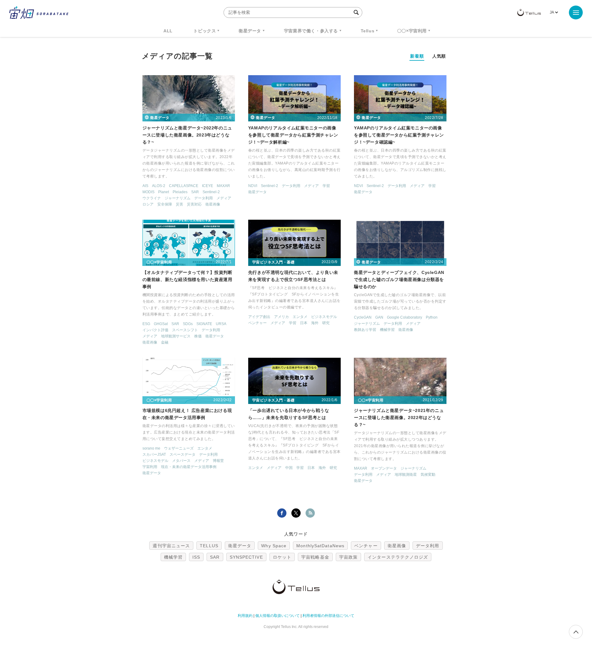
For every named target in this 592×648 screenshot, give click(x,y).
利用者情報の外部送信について (328, 615)
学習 (326, 186)
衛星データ (250, 30)
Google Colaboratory (404, 317)
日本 (303, 323)
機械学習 (387, 330)
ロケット (282, 557)
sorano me (151, 448)
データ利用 (203, 198)
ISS (196, 557)
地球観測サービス (176, 336)
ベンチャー (257, 323)
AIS (145, 186)
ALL (168, 30)
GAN (379, 317)
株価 (198, 336)
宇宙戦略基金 (315, 557)
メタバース (181, 460)
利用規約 (245, 615)
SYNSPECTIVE (246, 557)
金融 (164, 342)
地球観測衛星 (406, 474)
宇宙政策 (348, 557)
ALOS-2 (158, 186)
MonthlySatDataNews (320, 545)
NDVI (252, 186)
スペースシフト (185, 330)
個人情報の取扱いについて (277, 615)
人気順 (439, 56)
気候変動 (428, 474)
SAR (195, 192)
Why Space (273, 545)
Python (432, 317)
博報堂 (218, 460)
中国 (289, 468)
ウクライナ (151, 198)
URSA (221, 324)
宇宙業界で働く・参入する (311, 30)
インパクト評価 (155, 330)
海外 (315, 323)
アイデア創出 (259, 317)
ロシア (148, 204)
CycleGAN (363, 317)
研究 (326, 323)
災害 (179, 204)
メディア (223, 198)
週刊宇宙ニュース (171, 545)
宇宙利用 (149, 467)
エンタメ (300, 317)
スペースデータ (182, 454)
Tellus (368, 30)
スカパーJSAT (154, 454)
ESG (146, 324)
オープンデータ (384, 468)
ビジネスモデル (324, 317)
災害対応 (194, 204)
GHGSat (161, 324)
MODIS (148, 192)
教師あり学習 (365, 330)
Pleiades (180, 192)
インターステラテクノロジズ (398, 557)
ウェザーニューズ (179, 448)
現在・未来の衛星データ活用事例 (188, 467)
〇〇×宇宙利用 (412, 30)
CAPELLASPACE (183, 186)
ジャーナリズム (178, 198)
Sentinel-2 (211, 192)
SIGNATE (204, 324)
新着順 (417, 56)
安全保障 (164, 204)
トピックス (204, 30)
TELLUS (209, 545)
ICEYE (207, 186)
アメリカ (281, 317)
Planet (163, 192)
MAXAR (223, 186)
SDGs (188, 324)
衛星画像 (212, 204)
